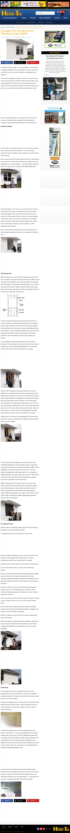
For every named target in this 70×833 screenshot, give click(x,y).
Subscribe (49, 22)
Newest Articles (10, 27)
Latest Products (31, 22)
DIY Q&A (32, 18)
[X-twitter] (62, 14)
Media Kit (41, 22)
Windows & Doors (26, 37)
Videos (24, 18)
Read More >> (47, 75)
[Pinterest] (63, 12)
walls (19, 37)
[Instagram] (66, 12)
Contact (57, 18)
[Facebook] (58, 12)
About (65, 18)
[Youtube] (61, 12)
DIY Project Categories (9, 18)
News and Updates (45, 18)
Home (2, 27)
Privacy (3, 827)
